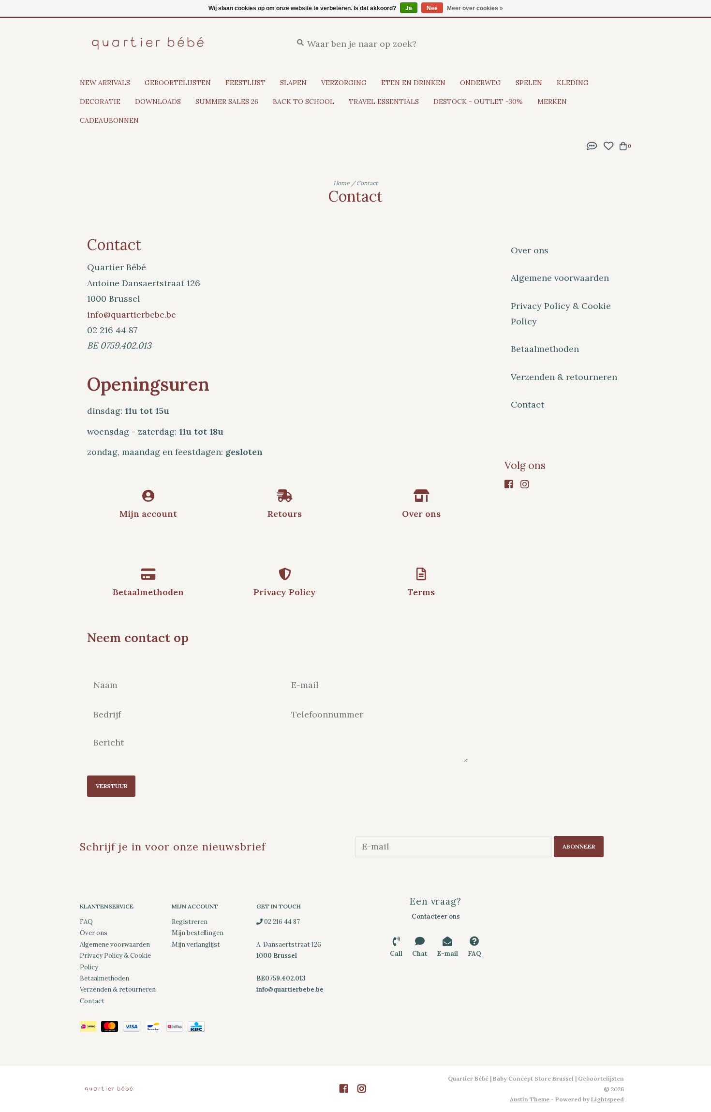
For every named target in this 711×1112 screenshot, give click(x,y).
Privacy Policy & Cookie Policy (561, 313)
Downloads (158, 101)
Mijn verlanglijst (196, 944)
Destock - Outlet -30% (478, 101)
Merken (552, 101)
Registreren (189, 922)
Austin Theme (529, 1099)
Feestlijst (245, 82)
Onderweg (480, 82)
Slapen (293, 82)
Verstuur (111, 786)
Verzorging (344, 82)
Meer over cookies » (475, 8)
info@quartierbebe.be (131, 314)
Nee (432, 8)
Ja (408, 8)
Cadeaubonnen (109, 120)
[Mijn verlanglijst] (608, 144)
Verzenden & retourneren (564, 376)
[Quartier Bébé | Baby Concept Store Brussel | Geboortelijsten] (179, 43)
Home (341, 183)
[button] (592, 144)
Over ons (529, 250)
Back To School (303, 101)
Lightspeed (607, 1099)
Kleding (573, 82)
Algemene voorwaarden (560, 277)
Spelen (529, 82)
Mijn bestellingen (197, 933)
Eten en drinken (413, 82)
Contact (367, 183)
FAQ (86, 922)
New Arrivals (105, 82)
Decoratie (100, 101)
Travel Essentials (384, 101)
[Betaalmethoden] (90, 1028)
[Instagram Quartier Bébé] (527, 484)
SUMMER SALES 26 (226, 101)
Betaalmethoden (545, 348)
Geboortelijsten (178, 82)
